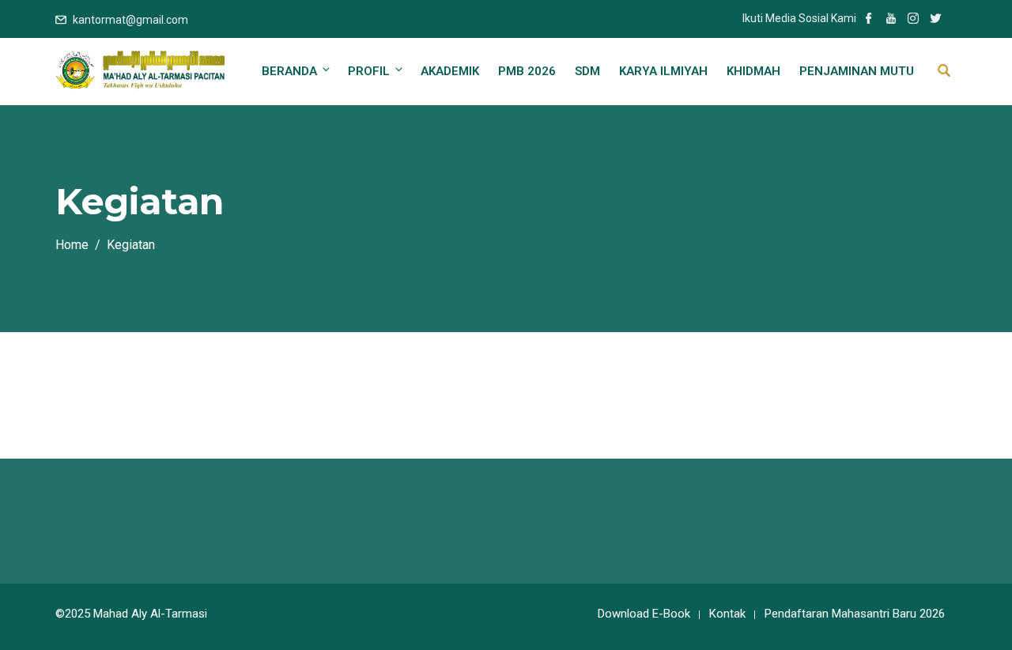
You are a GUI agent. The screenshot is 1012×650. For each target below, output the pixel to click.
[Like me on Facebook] (868, 19)
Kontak (727, 614)
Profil (369, 71)
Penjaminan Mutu (856, 71)
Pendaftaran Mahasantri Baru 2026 (855, 614)
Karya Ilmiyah (663, 71)
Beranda (289, 71)
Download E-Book (644, 614)
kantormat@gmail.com (130, 19)
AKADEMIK (450, 71)
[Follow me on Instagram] (913, 19)
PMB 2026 (527, 71)
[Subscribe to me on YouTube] (891, 19)
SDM (587, 71)
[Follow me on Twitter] (935, 19)
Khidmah (753, 71)
